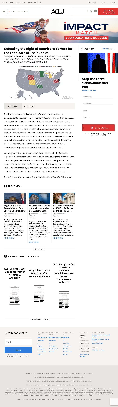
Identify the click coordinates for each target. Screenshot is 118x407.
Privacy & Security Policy (77, 373)
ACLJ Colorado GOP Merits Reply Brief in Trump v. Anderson (14, 273)
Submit (18, 350)
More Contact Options (84, 355)
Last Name (87, 103)
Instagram (41, 349)
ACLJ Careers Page (98, 350)
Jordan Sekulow (11, 214)
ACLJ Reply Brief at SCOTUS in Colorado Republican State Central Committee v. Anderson (64, 273)
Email (85, 110)
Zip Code (86, 117)
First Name (87, 96)
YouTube (66, 343)
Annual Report (88, 373)
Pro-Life (4, 2)
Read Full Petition (89, 90)
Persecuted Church (34, 2)
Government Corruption (17, 2)
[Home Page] (57, 11)
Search (93, 2)
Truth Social (42, 352)
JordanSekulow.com (56, 337)
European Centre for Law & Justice (101, 336)
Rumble (65, 349)
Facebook (41, 340)
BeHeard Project (97, 343)
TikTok (40, 354)
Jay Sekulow (35, 214)
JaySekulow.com (43, 337)
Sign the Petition (101, 128)
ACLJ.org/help (32, 381)
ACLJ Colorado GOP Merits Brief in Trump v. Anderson (39, 273)
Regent (40, 346)
